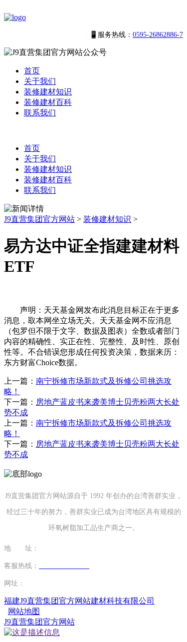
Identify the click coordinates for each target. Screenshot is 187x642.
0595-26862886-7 (158, 34)
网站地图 (24, 611)
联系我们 (40, 112)
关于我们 (40, 81)
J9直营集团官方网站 (39, 219)
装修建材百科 (48, 102)
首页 (32, 70)
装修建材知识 (48, 91)
